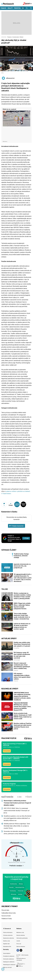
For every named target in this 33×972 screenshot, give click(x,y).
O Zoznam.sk (7, 928)
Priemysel (17, 8)
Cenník (18, 941)
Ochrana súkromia (7, 935)
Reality (10, 8)
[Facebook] (17, 950)
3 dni (19, 797)
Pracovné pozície (8, 738)
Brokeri (21, 37)
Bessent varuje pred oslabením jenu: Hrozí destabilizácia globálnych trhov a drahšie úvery (22, 665)
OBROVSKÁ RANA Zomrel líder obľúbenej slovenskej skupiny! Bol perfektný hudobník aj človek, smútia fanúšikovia (22, 696)
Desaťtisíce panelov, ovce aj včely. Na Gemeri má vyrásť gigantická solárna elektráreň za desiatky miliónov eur (17, 818)
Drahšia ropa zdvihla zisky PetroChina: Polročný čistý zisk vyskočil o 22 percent (22, 644)
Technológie (17, 660)
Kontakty (6, 949)
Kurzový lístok (6, 916)
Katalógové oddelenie (8, 961)
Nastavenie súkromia (8, 938)
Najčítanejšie (7, 797)
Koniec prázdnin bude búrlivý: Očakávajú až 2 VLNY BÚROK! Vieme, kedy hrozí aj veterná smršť (23, 715)
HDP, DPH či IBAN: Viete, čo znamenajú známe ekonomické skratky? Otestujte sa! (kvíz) (16, 810)
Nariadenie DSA (7, 946)
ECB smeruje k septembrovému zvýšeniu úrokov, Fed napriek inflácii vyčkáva (22, 676)
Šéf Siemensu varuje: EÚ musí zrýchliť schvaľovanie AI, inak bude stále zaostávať (22, 655)
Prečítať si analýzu (16, 865)
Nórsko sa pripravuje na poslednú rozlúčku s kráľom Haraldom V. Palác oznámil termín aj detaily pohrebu (22, 595)
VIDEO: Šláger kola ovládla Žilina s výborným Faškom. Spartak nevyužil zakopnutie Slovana (22, 605)
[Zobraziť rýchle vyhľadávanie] (27, 8)
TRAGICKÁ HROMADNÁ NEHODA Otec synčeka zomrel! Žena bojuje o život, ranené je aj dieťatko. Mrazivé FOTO (22, 706)
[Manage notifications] (2, 969)
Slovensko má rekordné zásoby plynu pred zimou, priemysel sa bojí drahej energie (16, 832)
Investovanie (15, 37)
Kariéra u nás (6, 941)
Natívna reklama (20, 946)
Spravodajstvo (6, 953)
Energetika (16, 648)
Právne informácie (7, 932)
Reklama (18, 928)
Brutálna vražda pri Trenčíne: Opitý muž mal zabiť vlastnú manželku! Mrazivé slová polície (23, 726)
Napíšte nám (6, 943)
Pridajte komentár (17, 526)
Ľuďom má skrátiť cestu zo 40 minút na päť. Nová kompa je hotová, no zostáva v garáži (22, 626)
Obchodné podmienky (22, 938)
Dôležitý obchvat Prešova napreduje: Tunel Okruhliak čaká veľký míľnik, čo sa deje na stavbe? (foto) (17, 826)
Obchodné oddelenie (8, 959)
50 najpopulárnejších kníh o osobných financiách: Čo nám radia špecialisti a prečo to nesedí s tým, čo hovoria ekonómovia (23, 577)
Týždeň (28, 797)
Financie (3, 8)
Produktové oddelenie (8, 956)
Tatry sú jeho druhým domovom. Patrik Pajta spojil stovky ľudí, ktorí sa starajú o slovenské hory (22, 616)
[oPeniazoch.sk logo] (7, 3)
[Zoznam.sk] (21, 964)
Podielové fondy (7, 918)
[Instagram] (21, 950)
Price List (18, 943)
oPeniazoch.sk (10, 78)
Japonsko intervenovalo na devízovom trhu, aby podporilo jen (22, 566)
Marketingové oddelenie (9, 964)
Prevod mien (5, 910)
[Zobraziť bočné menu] (31, 8)
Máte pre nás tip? (7, 967)
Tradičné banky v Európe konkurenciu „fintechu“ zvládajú (21, 555)
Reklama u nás (20, 932)
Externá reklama (20, 935)
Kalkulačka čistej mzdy (9, 913)
